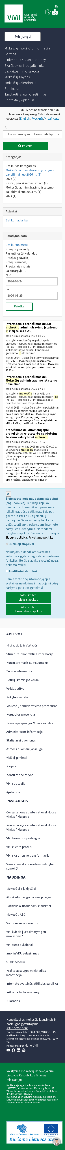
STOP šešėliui (15, 962)
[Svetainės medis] (56, 6)
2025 (11, 179)
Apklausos (13, 792)
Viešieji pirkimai (16, 758)
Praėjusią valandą (17, 249)
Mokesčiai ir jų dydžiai (21, 888)
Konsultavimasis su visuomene (27, 663)
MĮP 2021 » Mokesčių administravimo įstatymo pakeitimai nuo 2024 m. (28, 362)
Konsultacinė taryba (19, 775)
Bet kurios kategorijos (21, 166)
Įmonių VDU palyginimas (22, 953)
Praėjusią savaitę (17, 258)
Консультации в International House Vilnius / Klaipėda (31, 827)
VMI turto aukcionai (19, 945)
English (25, 118)
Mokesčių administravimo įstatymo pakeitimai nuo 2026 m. (30, 172)
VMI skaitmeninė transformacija (27, 855)
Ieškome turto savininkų (22, 992)
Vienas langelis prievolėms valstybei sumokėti (30, 866)
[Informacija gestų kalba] (48, 14)
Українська (51, 118)
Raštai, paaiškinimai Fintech (27, 183)
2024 (11, 196)
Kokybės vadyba (17, 697)
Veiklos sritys (15, 688)
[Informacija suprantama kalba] (55, 14)
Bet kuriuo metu (17, 245)
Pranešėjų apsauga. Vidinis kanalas (29, 723)
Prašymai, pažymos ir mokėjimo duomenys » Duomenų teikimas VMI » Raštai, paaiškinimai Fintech (31, 420)
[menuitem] (27, 48)
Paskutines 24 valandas (21, 253)
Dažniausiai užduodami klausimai (28, 906)
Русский (37, 118)
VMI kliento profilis (19, 847)
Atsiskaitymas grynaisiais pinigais (28, 897)
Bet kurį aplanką (17, 220)
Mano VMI (31, 1045)
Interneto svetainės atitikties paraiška (32, 983)
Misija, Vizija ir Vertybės (22, 645)
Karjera (11, 766)
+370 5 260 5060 (17, 1028)
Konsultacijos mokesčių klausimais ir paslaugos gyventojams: (31, 1021)
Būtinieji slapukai (21, 544)
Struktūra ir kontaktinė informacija (29, 654)
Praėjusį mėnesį (16, 262)
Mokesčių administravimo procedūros (31, 706)
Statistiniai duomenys (21, 740)
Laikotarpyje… (16, 271)
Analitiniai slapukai (22, 571)
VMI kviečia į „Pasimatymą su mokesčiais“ (26, 934)
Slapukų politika (16, 537)
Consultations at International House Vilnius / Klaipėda (31, 814)
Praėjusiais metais (18, 266)
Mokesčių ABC (15, 914)
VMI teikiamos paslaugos (23, 838)
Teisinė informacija (19, 671)
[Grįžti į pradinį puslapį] (5, 127)
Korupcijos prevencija (20, 714)
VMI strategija (15, 783)
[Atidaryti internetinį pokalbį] (57, 1142)
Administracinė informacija (24, 732)
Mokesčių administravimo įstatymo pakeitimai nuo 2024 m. (30, 189)
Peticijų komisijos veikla (22, 680)
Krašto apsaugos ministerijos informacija (26, 972)
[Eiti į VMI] (21, 13)
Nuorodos (13, 1001)
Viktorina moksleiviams (22, 923)
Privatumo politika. (41, 537)
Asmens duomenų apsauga (24, 749)
